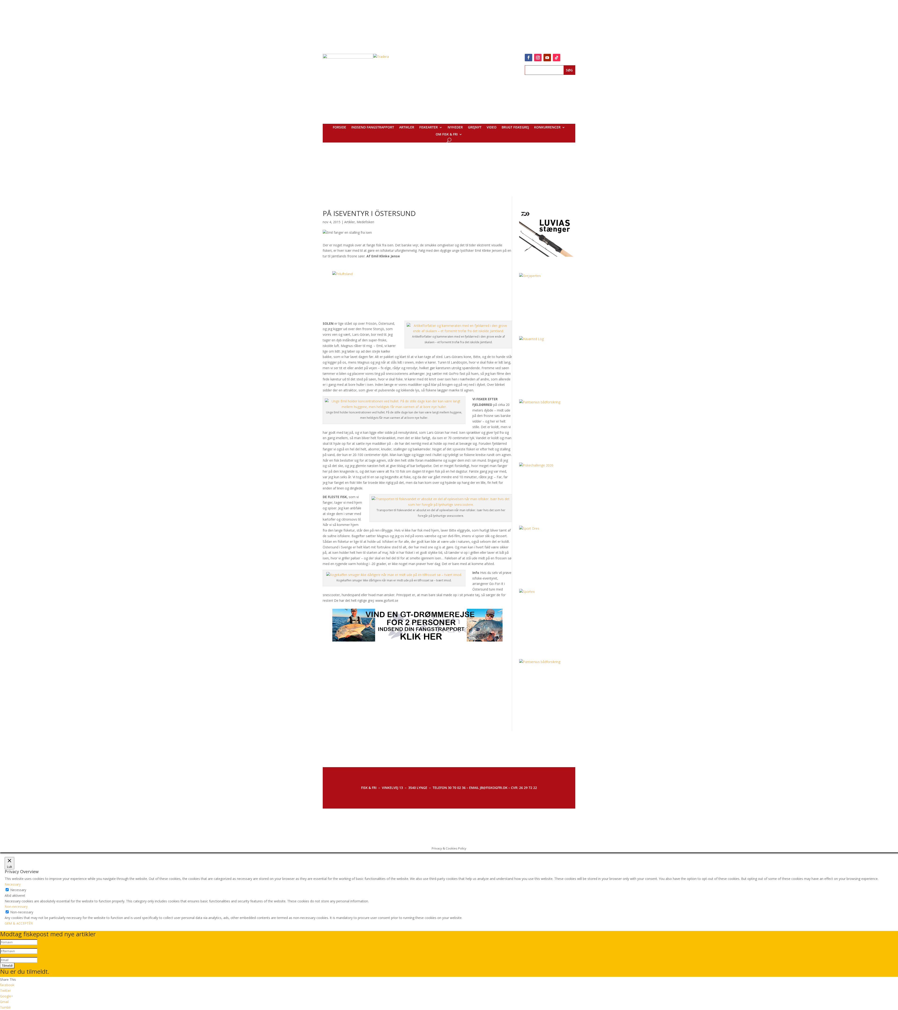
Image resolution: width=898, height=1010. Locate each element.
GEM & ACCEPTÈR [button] (19, 923)
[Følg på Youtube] (547, 57)
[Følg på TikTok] (556, 57)
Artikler (406, 127)
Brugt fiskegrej (515, 127)
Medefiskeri (365, 222)
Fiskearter (428, 127)
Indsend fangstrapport (372, 127)
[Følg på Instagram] (538, 57)
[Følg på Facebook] (528, 57)
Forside (339, 127)
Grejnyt (475, 127)
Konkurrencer (547, 127)
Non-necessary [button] (16, 906)
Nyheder (455, 127)
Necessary (18, 890)
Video (491, 127)
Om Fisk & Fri (447, 134)
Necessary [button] (13, 884)
